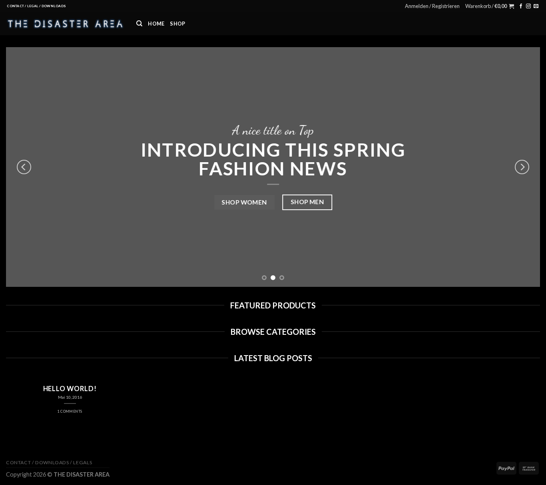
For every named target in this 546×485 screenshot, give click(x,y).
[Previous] (24, 167)
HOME (156, 23)
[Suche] (139, 23)
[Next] (522, 167)
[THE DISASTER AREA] (65, 23)
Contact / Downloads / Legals (49, 462)
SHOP (177, 23)
